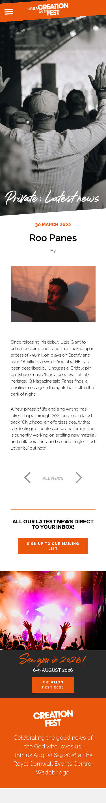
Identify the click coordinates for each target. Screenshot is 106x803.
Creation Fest (53, 9)
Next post (79, 477)
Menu (8, 11)
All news (53, 478)
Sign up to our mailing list (53, 546)
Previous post (27, 477)
